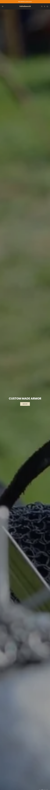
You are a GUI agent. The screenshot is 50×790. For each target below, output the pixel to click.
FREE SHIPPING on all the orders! (25, 1)
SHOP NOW (25, 405)
